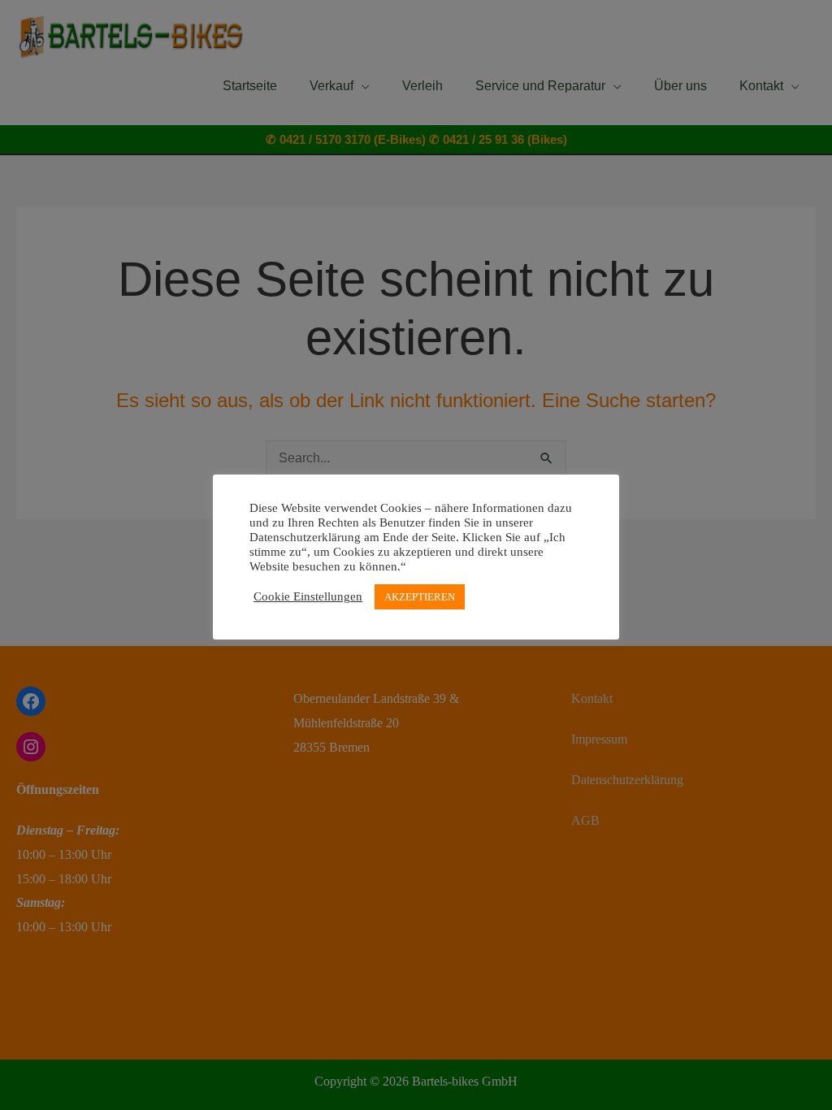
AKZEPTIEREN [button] (419, 597)
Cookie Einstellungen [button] (308, 596)
